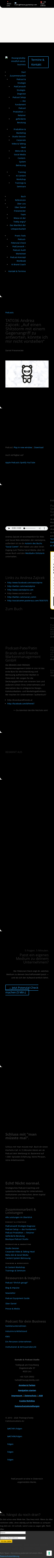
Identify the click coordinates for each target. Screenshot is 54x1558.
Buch (23, 196)
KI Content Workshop (15, 1267)
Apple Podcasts (12, 462)
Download (38, 447)
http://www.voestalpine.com (20, 589)
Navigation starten (27, 1390)
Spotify (23, 462)
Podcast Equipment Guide (17, 1298)
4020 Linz (9, 5)
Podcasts (9, 312)
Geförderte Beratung (15, 1236)
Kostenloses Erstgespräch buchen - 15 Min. (23, 1170)
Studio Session (19, 136)
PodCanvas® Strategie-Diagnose (20, 90)
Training (22, 172)
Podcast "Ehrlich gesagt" (16, 1282)
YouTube (31, 462)
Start (23, 72)
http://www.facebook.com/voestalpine (24, 582)
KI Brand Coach (18, 264)
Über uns (21, 203)
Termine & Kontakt (37, 62)
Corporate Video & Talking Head (19, 144)
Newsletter (10, 1293)
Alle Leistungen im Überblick (18, 1217)
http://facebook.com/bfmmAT (20, 703)
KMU (7, 1336)
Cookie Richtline (27, 1401)
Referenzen (20, 200)
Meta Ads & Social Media (16, 1255)
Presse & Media (12, 1308)
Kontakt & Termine (17, 271)
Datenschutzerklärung (9, 1556)
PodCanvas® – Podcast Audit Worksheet (19, 250)
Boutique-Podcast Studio (16, 1239)
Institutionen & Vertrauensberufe (20, 1347)
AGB (41, 1395)
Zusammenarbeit (18, 75)
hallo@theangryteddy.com (26, 5)
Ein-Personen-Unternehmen (18, 1341)
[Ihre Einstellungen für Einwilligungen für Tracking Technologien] (49, 1553)
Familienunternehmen (15, 1326)
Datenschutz (30, 1395)
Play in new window (23, 447)
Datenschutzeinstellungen (27, 1406)
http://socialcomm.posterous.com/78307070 (27, 600)
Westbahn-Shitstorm (34, 553)
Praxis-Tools (20, 235)
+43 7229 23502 (43, 4)
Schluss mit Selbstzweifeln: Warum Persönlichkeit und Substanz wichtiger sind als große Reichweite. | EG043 (25, 20)
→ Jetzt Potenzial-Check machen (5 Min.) (21, 990)
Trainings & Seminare (15, 1270)
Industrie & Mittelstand (16, 1331)
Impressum (16, 1395)
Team (23, 214)
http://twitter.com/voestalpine (21, 586)
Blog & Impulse (12, 1287)
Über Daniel (10, 1303)
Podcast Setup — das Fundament (20, 1229)
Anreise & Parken (27, 1385)
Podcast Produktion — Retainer (19, 112)
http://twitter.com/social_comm (21, 597)
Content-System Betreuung (21, 162)
